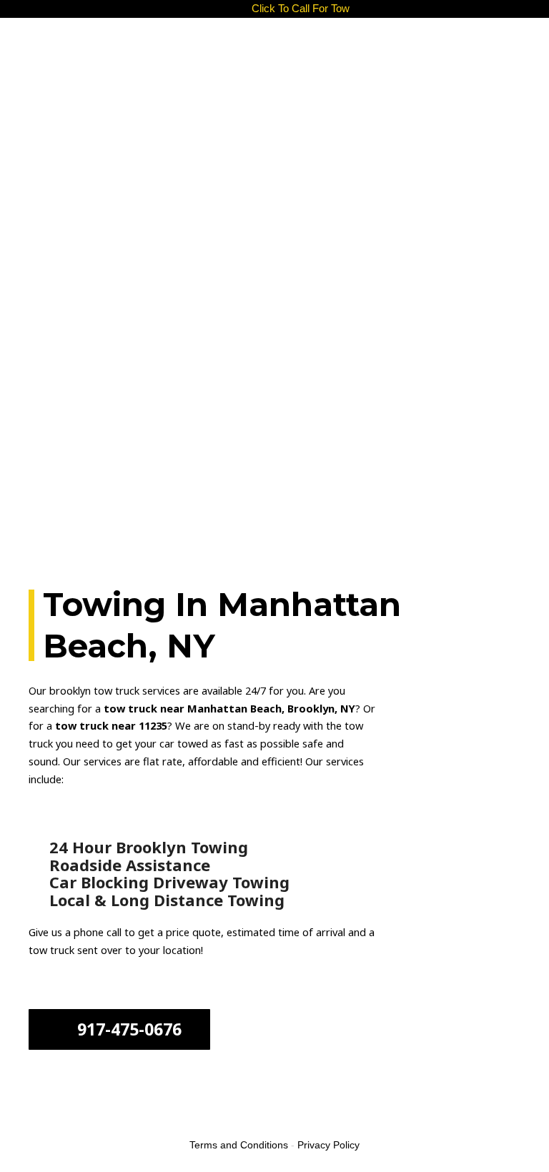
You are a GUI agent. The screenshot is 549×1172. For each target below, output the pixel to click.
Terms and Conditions (238, 1145)
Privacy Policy (328, 1145)
